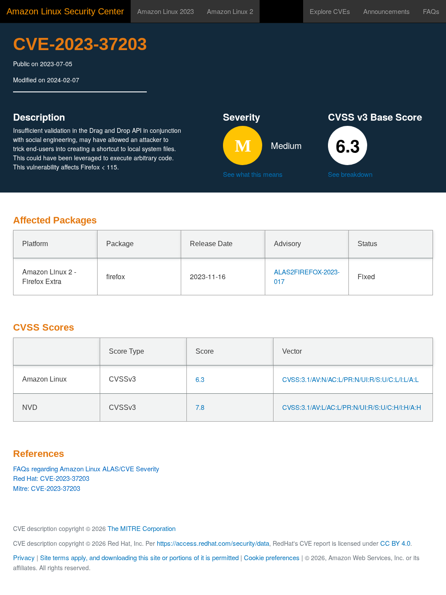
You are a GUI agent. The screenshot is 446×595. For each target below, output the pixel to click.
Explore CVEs (330, 11)
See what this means (253, 174)
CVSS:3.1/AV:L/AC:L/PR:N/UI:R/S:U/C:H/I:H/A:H (351, 407)
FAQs (431, 11)
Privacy (24, 557)
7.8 (200, 407)
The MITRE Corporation (142, 528)
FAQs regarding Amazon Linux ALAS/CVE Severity (86, 468)
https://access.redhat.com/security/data (213, 543)
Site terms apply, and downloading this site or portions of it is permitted (139, 557)
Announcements (386, 11)
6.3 (200, 379)
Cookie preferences (272, 557)
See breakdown (350, 174)
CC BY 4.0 (395, 543)
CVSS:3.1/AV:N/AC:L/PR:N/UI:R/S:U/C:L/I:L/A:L (350, 379)
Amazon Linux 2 (230, 11)
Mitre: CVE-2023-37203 (46, 488)
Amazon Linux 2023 (165, 11)
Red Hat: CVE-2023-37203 (51, 478)
